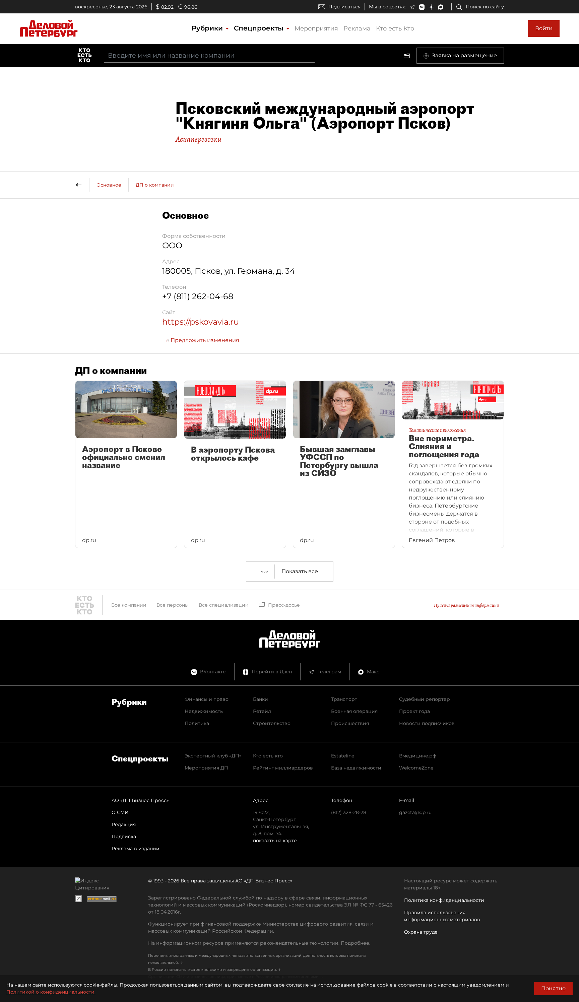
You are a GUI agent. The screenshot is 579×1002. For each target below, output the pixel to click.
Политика (197, 723)
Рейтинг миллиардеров (283, 768)
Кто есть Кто (395, 28)
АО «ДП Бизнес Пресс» (140, 800)
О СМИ (120, 812)
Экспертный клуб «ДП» (213, 756)
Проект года (414, 711)
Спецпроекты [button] (259, 28)
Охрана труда (421, 932)
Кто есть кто (268, 756)
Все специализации (224, 605)
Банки (260, 699)
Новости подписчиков (427, 723)
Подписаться (344, 7)
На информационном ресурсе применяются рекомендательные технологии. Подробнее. (259, 943)
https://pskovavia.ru (200, 322)
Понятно (553, 988)
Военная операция (354, 711)
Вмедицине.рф (417, 756)
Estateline (342, 756)
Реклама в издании (135, 849)
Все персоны (172, 605)
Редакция (124, 824)
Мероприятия (316, 28)
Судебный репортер (424, 699)
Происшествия (350, 723)
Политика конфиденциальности (444, 900)
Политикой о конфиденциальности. (50, 992)
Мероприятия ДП (206, 768)
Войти (544, 28)
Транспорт (344, 699)
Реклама (357, 28)
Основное (108, 185)
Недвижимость (204, 711)
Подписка (124, 836)
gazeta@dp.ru (415, 812)
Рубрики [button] (208, 28)
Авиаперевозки (198, 139)
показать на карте (275, 841)
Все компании (128, 605)
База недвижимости (356, 768)
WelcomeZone (416, 768)
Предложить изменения (204, 340)
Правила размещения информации (466, 605)
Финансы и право (207, 699)
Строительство (272, 723)
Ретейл (262, 711)
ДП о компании (155, 185)
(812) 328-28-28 (348, 812)
